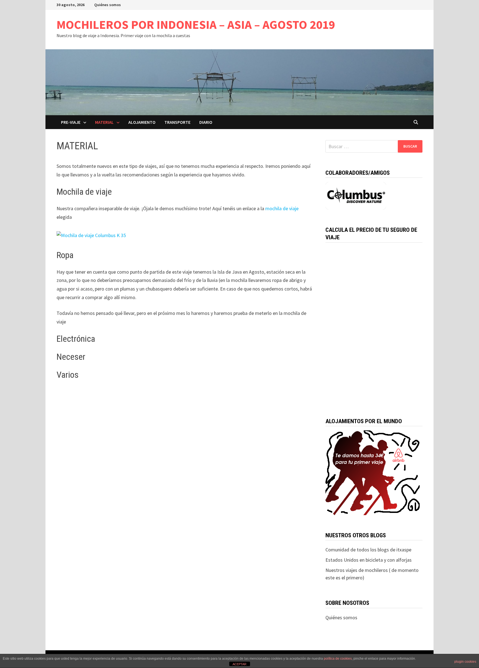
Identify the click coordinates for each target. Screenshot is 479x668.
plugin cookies (465, 662)
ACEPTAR (239, 664)
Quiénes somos (107, 4)
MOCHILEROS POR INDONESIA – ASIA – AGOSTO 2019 (196, 24)
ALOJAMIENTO (142, 122)
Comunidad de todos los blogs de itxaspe (368, 549)
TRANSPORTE (177, 122)
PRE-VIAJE (70, 122)
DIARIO (205, 122)
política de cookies (338, 659)
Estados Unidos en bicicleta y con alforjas (368, 560)
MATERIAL (104, 122)
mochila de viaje (281, 208)
